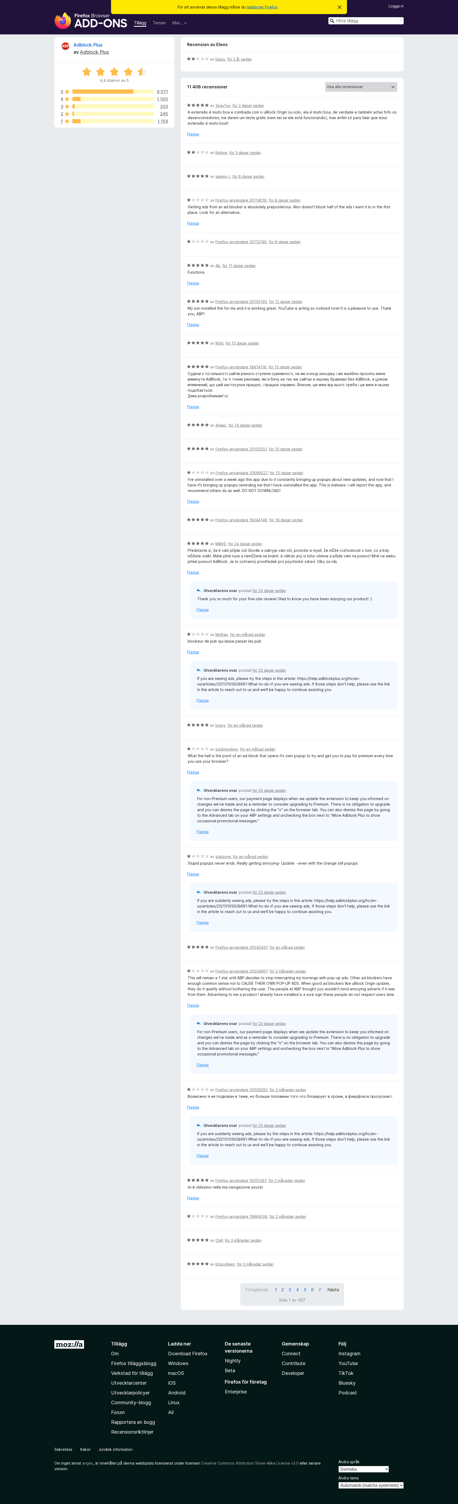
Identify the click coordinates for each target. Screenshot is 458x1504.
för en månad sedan (247, 634)
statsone (223, 856)
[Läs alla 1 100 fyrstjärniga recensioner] (113, 99)
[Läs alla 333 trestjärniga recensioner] (113, 106)
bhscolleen (225, 1264)
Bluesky (347, 1383)
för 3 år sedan (239, 59)
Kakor (85, 1449)
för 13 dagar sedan (242, 343)
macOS (176, 1373)
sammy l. (222, 176)
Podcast (347, 1392)
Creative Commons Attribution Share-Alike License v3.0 (250, 1463)
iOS (172, 1383)
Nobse (221, 152)
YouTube (348, 1363)
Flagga (193, 134)
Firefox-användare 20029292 (241, 1089)
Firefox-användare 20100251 (241, 449)
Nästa (333, 1289)
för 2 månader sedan (288, 971)
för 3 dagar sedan (245, 152)
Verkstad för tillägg (132, 1373)
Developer (293, 1373)
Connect (291, 1353)
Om (115, 1353)
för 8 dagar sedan (248, 176)
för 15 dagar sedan (285, 449)
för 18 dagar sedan (286, 520)
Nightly (233, 1360)
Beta (230, 1370)
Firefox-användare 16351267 (240, 1180)
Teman (159, 22)
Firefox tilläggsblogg (133, 1363)
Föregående (256, 1289)
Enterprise (236, 1391)
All (171, 1412)
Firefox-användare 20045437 (241, 947)
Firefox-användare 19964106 (241, 1216)
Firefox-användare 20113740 (241, 242)
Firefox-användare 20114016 (241, 200)
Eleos (220, 59)
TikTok (346, 1373)
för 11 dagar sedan (239, 265)
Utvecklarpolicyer (130, 1392)
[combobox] (366, 20)
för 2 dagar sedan (248, 105)
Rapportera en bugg (133, 1422)
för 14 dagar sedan (245, 425)
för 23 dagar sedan (269, 590)
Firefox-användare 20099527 (241, 473)
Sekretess (63, 1449)
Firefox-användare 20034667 (241, 971)
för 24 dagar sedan (245, 543)
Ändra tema (348, 1478)
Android (177, 1392)
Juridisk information (116, 1449)
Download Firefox (188, 1353)
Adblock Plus (88, 45)
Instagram (349, 1353)
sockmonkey (226, 749)
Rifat (219, 343)
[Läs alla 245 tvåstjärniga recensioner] (113, 114)
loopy (220, 725)
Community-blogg (131, 1402)
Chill (219, 1240)
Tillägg (140, 22)
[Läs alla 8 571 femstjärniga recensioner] (113, 91)
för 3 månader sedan (243, 1240)
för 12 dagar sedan (285, 301)
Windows (178, 1363)
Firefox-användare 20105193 (241, 301)
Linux (174, 1402)
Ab (217, 265)
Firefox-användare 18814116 (240, 367)
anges (87, 1463)
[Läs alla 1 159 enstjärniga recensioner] (113, 121)
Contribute (293, 1363)
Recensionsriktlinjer (132, 1432)
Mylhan (221, 634)
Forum (118, 1412)
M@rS (220, 543)
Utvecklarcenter (129, 1383)
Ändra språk (349, 1462)
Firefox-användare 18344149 (241, 520)
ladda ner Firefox (262, 7)
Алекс (220, 425)
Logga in (396, 6)
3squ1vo (222, 105)
